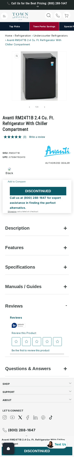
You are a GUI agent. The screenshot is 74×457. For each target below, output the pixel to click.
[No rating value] (13, 137)
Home (8, 35)
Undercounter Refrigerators (51, 35)
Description (17, 228)
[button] (4, 16)
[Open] (8, 448)
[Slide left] (29, 107)
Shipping (12, 211)
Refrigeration (23, 35)
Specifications (20, 267)
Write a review (37, 137)
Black (9, 173)
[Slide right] (44, 107)
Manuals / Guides (23, 286)
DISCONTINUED (38, 191)
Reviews (14, 306)
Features (14, 247)
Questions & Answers (28, 368)
